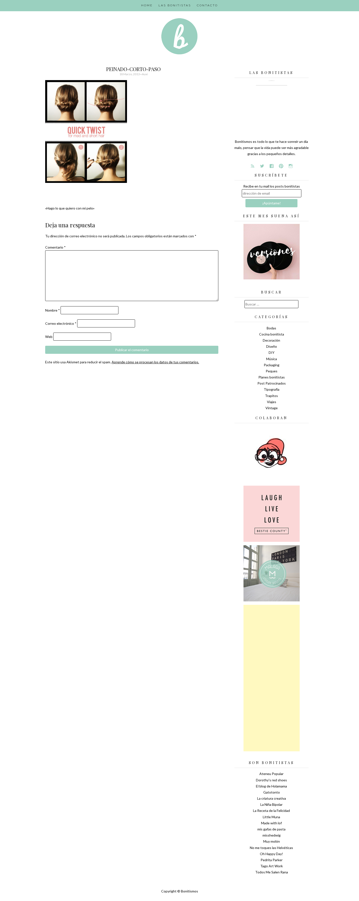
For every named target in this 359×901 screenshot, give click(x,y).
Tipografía (271, 389)
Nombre (52, 310)
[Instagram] (290, 166)
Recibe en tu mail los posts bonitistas (271, 186)
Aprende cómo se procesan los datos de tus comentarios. (155, 362)
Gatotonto (271, 792)
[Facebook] (271, 166)
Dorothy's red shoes (271, 780)
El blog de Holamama (271, 786)
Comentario (55, 247)
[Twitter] (262, 166)
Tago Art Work (271, 866)
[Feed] (252, 166)
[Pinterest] (281, 166)
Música (271, 359)
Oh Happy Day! (271, 854)
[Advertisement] (271, 678)
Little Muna (271, 817)
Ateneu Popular (271, 774)
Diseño (271, 346)
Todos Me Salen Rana (271, 872)
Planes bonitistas (271, 377)
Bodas (271, 328)
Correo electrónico (60, 323)
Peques (271, 371)
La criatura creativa (271, 798)
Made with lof (271, 823)
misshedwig (272, 835)
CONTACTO (207, 5)
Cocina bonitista (271, 334)
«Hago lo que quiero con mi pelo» (70, 208)
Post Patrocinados (271, 383)
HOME (147, 5)
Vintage (271, 408)
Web (49, 337)
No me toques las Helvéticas (271, 848)
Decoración (271, 340)
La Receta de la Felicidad (271, 810)
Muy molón (271, 841)
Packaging (271, 365)
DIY (272, 352)
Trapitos (271, 396)
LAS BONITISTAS (174, 5)
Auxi (145, 74)
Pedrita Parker (272, 860)
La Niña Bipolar (271, 804)
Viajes (271, 402)
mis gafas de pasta (271, 829)
